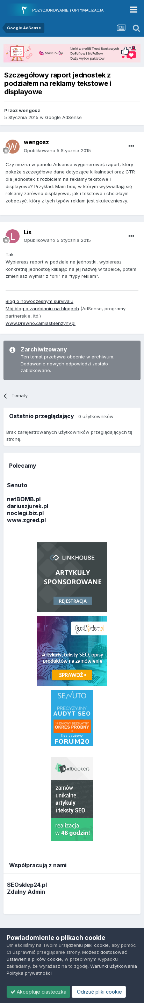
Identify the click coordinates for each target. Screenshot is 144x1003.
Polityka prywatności (29, 973)
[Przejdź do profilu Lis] (13, 236)
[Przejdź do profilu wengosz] (13, 147)
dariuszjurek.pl (27, 506)
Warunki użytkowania (113, 966)
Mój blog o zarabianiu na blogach (42, 308)
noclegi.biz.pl (25, 513)
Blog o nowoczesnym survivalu (39, 301)
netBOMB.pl (24, 499)
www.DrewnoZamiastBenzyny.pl (40, 323)
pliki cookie (96, 945)
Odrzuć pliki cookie (98, 992)
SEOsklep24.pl (27, 884)
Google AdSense (63, 117)
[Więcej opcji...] (131, 146)
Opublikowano (57, 150)
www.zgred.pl (26, 520)
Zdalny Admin (26, 891)
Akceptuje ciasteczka (40, 992)
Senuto (17, 485)
